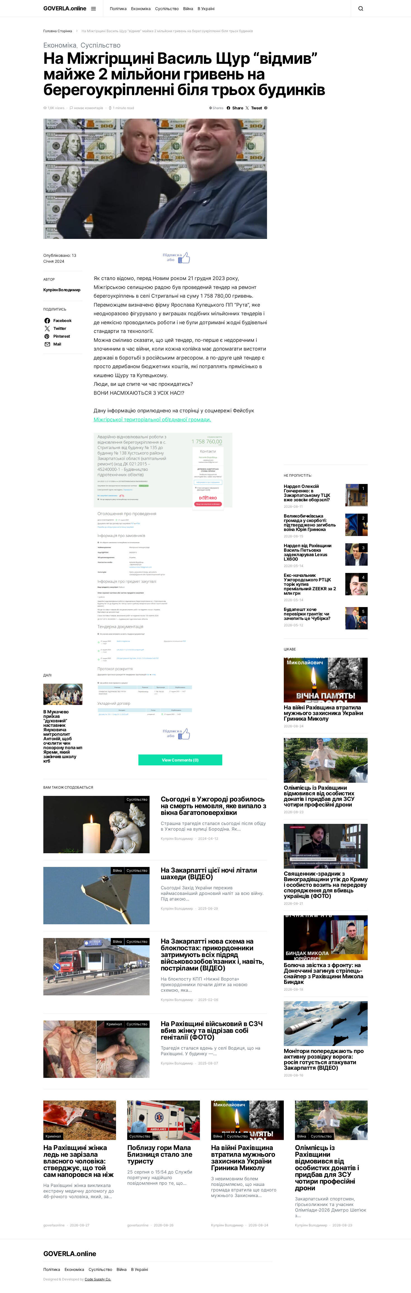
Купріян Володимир (62, 289)
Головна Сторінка (57, 31)
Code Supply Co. (98, 1279)
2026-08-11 (293, 506)
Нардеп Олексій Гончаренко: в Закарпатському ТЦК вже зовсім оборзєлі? (307, 492)
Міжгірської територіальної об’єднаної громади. (152, 419)
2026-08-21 (293, 903)
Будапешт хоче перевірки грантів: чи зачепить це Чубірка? (307, 613)
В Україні (206, 8)
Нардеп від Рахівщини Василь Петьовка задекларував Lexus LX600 (308, 552)
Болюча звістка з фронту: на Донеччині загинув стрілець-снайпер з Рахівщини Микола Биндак (323, 973)
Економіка (141, 8)
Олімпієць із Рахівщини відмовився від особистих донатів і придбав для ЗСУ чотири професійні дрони (319, 796)
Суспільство (167, 8)
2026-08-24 (294, 726)
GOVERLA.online (64, 8)
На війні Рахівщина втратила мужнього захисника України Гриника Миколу (323, 713)
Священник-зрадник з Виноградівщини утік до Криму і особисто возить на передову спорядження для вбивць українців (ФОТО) (326, 884)
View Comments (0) (180, 760)
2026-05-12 (293, 625)
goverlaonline (54, 1225)
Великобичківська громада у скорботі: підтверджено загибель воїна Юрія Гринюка (310, 522)
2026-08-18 (293, 989)
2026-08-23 (294, 812)
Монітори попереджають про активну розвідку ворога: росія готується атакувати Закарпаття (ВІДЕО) (324, 1059)
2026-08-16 (293, 1075)
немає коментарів (88, 108)
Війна (188, 8)
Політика (118, 8)
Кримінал (114, 1024)
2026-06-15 (293, 536)
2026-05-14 (293, 566)
